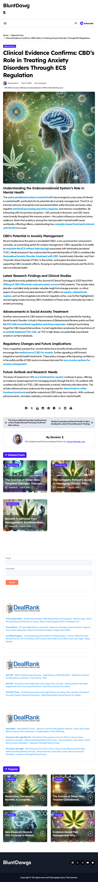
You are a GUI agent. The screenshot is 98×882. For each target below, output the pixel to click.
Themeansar (71, 877)
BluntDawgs (17, 862)
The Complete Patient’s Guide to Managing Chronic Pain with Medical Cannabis (72, 483)
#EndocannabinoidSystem (31, 88)
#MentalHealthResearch (53, 88)
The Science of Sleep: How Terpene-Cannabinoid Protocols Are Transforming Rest (68, 801)
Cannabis (11, 779)
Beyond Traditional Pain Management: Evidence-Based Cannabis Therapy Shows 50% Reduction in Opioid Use (25, 524)
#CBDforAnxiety (12, 88)
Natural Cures (9, 46)
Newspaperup (56, 877)
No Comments (40, 83)
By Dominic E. (13, 83)
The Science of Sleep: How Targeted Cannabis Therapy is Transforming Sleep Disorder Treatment (25, 485)
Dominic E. (57, 437)
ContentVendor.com (76, 441)
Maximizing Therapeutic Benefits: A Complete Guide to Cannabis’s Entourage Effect (19, 801)
